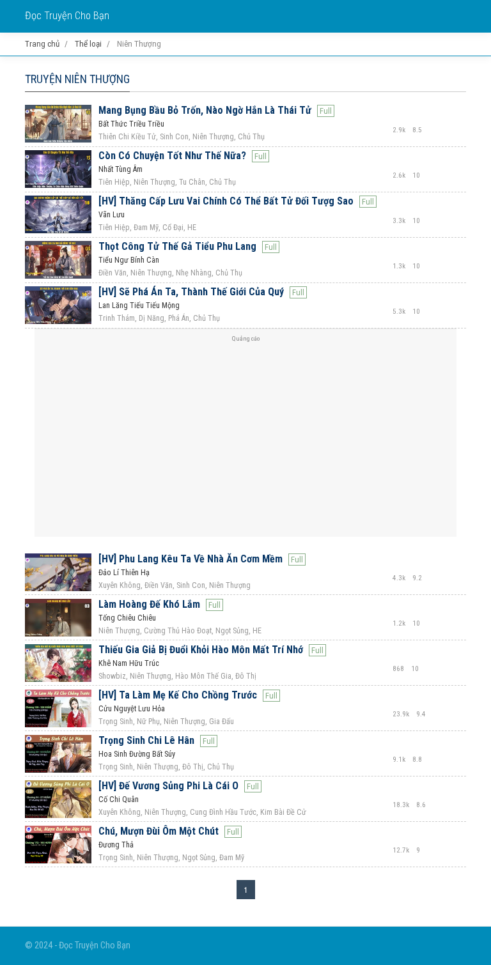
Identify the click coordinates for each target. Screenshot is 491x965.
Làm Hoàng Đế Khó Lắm (149, 604)
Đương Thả (116, 844)
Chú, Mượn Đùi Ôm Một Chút (158, 831)
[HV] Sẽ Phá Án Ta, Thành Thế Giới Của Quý (191, 292)
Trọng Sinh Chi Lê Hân (146, 740)
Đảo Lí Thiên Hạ (124, 572)
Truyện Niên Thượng (77, 79)
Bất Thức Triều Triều (131, 124)
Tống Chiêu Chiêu (127, 618)
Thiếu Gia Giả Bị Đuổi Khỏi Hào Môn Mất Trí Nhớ (200, 650)
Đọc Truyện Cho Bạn (67, 16)
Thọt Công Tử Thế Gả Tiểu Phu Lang (177, 246)
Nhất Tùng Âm (120, 169)
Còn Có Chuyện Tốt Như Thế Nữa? (172, 156)
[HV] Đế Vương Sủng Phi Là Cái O (168, 786)
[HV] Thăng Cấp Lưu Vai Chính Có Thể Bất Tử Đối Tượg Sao (226, 201)
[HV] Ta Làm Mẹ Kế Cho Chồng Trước (177, 695)
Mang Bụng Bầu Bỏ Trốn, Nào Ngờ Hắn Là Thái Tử (204, 110)
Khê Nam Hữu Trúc (128, 663)
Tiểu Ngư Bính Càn (128, 260)
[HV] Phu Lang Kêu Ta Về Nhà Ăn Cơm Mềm (190, 559)
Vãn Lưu (111, 214)
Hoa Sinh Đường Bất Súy (136, 754)
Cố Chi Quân (118, 799)
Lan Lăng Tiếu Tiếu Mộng (139, 305)
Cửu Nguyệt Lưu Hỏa (131, 708)
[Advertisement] (245, 437)
